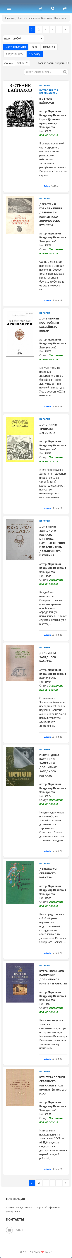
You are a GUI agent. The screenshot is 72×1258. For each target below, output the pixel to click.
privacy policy (13, 1211)
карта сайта (43, 1207)
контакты (30, 1207)
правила (55, 1207)
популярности (14, 54)
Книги (21, 18)
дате (34, 47)
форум (19, 1207)
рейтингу (34, 54)
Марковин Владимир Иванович (52, 235)
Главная (10, 18)
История (45, 85)
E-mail (19, 1230)
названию (49, 47)
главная (10, 1207)
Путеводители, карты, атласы (49, 91)
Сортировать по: (16, 47)
